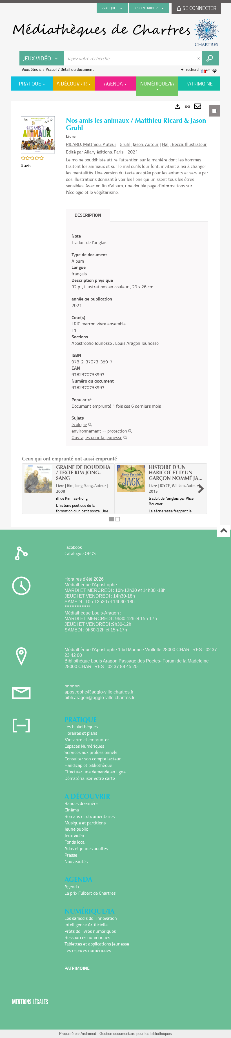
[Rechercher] (90, 424)
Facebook (73, 547)
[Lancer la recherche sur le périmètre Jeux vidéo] (210, 58)
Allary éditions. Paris (103, 152)
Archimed (88, 1034)
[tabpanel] (115, 314)
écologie (79, 424)
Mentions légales (30, 1002)
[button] (38, 134)
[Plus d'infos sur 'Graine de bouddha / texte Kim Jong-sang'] (38, 479)
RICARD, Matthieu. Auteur (91, 144)
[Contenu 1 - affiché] (111, 519)
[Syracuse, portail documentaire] (115, 32)
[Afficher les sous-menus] (121, 8)
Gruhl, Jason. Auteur (139, 144)
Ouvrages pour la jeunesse (97, 437)
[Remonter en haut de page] (223, 531)
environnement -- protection (99, 431)
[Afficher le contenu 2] (117, 519)
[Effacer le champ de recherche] (199, 58)
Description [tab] (88, 215)
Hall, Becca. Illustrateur (184, 144)
